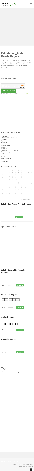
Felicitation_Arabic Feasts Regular (16, 204)
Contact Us (30, 466)
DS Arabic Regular (9, 339)
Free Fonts (25, 466)
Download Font (9, 91)
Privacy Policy (16, 464)
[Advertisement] (17, 26)
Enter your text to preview (8, 78)
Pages (31, 464)
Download (19, 217)
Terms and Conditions (23, 93)
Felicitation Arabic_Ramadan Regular (13, 271)
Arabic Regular (7, 317)
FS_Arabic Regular (9, 295)
